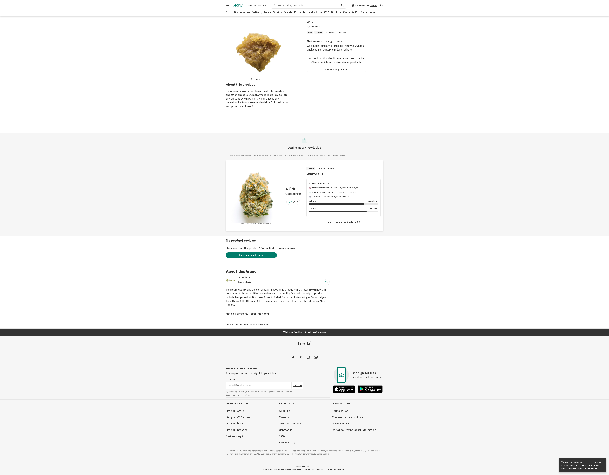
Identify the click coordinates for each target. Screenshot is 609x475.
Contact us (285, 429)
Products (299, 12)
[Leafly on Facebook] (293, 357)
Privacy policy (340, 423)
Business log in (235, 436)
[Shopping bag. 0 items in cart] (381, 5)
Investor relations (290, 423)
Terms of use (340, 410)
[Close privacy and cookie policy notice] (604, 460)
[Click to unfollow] (327, 282)
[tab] (257, 79)
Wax (261, 324)
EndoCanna (314, 26)
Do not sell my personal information (354, 429)
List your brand (235, 423)
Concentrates (250, 324)
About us (284, 410)
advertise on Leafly (257, 5)
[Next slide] (265, 79)
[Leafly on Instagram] (308, 357)
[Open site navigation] (228, 5)
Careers (284, 417)
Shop (229, 12)
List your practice (237, 429)
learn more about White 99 (343, 222)
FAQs (282, 436)
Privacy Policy (577, 468)
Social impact (369, 12)
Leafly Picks (314, 12)
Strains (277, 12)
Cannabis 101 (351, 12)
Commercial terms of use (347, 417)
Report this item (259, 313)
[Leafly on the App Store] (344, 389)
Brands (288, 12)
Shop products (244, 282)
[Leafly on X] (300, 357)
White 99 (314, 174)
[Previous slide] (251, 79)
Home (228, 324)
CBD (326, 12)
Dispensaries (242, 12)
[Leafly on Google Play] (370, 389)
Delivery (257, 12)
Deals (267, 12)
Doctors (336, 12)
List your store (235, 410)
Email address (232, 380)
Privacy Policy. (243, 395)
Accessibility (287, 442)
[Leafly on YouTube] (316, 357)
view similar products (336, 69)
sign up (297, 385)
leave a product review (251, 255)
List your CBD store (238, 417)
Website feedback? (304, 332)
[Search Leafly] (343, 6)
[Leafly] (237, 5)
